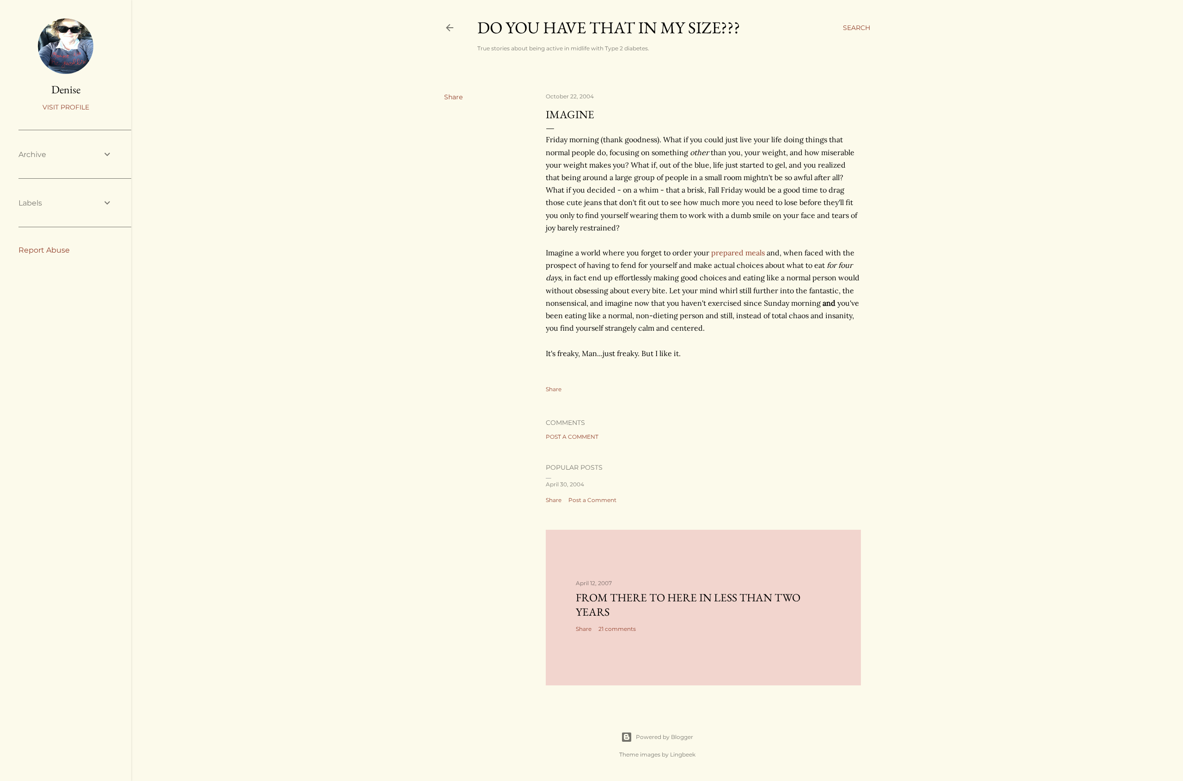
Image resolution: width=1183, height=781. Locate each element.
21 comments (617, 628)
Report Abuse (44, 250)
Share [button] (453, 97)
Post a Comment (572, 436)
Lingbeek (682, 754)
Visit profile (66, 107)
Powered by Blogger (664, 736)
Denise (65, 89)
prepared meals (738, 252)
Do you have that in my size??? (608, 27)
